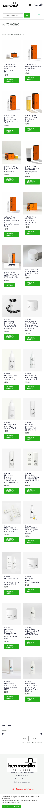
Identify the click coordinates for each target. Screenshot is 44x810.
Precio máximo (37, 743)
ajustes (17, 802)
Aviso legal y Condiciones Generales (22, 773)
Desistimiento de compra (22, 782)
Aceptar (6, 806)
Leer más (9, 285)
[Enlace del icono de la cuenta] (30, 5)
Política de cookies (22, 776)
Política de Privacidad (22, 779)
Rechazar (16, 806)
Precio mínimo (26, 743)
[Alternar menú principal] (39, 15)
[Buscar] (27, 15)
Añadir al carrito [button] (10, 80)
